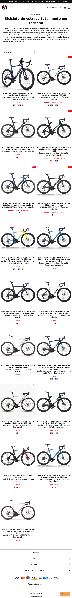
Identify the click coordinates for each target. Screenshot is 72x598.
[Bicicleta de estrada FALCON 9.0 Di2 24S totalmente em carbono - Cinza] (55, 487)
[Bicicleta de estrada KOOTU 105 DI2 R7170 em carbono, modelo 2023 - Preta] (50, 433)
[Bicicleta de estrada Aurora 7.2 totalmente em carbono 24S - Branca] (19, 157)
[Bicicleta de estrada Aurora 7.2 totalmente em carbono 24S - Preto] (17, 157)
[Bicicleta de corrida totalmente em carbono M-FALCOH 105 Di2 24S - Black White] (53, 323)
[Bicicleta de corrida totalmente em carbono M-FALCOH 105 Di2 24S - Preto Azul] (55, 323)
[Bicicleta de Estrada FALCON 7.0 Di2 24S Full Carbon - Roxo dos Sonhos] (13, 269)
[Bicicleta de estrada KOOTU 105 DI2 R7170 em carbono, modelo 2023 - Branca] (55, 433)
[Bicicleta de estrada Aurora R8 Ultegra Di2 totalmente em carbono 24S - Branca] (19, 323)
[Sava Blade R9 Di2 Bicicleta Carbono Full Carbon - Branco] (21, 487)
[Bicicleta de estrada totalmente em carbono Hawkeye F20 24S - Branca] (59, 105)
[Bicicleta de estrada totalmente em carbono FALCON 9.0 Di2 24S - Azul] (53, 487)
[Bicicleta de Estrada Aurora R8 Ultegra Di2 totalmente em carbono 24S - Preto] (17, 323)
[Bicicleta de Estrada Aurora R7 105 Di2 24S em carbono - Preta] (53, 215)
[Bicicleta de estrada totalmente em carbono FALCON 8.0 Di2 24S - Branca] (19, 433)
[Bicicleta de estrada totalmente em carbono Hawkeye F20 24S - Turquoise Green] (48, 105)
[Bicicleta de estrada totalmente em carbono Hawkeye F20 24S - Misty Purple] (50, 105)
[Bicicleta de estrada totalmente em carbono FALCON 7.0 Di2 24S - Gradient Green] (22, 269)
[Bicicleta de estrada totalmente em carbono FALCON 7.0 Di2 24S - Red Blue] (18, 269)
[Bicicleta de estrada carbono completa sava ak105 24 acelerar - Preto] (19, 213)
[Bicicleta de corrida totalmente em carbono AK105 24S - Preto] (13, 105)
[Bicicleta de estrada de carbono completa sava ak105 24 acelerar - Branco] (21, 213)
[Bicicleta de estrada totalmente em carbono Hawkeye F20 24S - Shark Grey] (55, 105)
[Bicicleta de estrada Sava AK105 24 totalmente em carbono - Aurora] (15, 213)
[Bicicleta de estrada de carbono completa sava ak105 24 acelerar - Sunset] (17, 213)
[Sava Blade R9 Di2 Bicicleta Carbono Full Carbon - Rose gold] (19, 487)
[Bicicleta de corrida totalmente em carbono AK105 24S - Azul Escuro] (20, 105)
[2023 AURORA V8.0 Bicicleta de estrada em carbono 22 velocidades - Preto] (57, 161)
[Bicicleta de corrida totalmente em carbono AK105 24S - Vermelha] (22, 105)
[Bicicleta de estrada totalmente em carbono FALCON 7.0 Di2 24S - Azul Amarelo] (20, 269)
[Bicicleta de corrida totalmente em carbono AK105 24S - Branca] (16, 105)
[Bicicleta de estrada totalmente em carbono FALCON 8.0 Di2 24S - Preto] (17, 433)
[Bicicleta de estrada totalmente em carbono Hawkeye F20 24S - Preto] (57, 105)
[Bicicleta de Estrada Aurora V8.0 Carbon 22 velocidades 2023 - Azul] (55, 161)
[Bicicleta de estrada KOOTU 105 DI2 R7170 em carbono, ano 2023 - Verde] (57, 433)
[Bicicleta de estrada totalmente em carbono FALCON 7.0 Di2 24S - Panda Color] (16, 269)
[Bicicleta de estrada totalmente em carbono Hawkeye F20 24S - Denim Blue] (53, 105)
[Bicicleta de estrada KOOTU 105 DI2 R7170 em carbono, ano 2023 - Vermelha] (53, 433)
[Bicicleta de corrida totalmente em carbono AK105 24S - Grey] (18, 105)
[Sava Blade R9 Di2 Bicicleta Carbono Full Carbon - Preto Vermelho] (15, 487)
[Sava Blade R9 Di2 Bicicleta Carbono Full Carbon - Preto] (17, 487)
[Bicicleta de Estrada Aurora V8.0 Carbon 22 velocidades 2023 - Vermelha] (50, 161)
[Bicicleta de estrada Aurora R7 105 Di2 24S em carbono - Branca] (55, 215)
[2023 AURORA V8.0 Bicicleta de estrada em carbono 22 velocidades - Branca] (53, 161)
